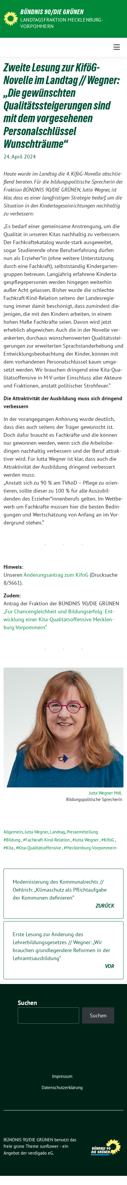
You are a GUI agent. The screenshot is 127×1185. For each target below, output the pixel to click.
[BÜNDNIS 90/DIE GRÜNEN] (11, 18)
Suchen (27, 1003)
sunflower (49, 1146)
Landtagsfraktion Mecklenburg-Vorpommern (61, 23)
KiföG (109, 840)
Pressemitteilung (82, 832)
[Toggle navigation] (116, 47)
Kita (9, 848)
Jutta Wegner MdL (105, 793)
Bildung (13, 840)
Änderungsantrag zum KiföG (56, 574)
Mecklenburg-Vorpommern (91, 848)
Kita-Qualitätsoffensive (39, 848)
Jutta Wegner (36, 832)
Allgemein (13, 832)
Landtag (57, 832)
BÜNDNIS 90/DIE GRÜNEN (52, 12)
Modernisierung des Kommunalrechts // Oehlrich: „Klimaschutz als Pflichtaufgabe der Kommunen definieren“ (63, 893)
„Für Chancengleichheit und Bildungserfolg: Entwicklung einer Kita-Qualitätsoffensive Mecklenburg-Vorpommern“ (59, 619)
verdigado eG (40, 1153)
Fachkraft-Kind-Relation (47, 840)
